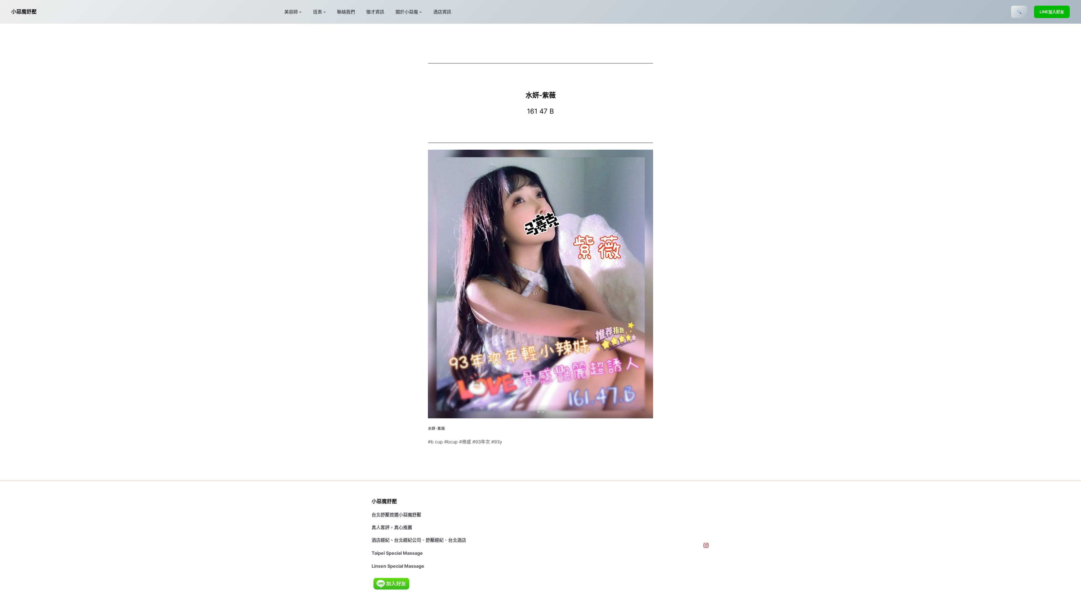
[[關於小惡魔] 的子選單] (420, 11)
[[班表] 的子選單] (324, 11)
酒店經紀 (381, 540)
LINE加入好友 (1052, 11)
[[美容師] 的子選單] (300, 11)
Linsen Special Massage (398, 566)
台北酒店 (457, 540)
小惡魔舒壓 (24, 12)
